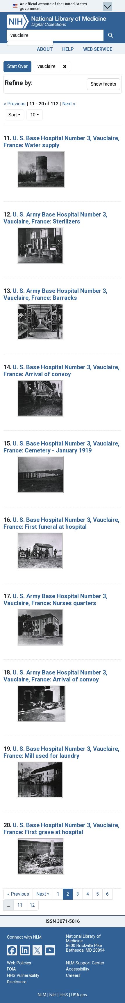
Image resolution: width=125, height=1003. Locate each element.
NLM (42, 995)
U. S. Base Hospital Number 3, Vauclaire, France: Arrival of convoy (61, 371)
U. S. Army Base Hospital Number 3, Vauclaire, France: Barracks (55, 294)
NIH (52, 995)
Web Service (97, 49)
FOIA (11, 969)
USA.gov (79, 995)
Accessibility (77, 969)
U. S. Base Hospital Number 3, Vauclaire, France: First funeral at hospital (61, 523)
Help (68, 49)
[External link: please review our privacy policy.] (12, 950)
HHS (64, 995)
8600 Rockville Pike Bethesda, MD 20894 (85, 948)
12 (32, 905)
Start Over (17, 66)
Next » (68, 104)
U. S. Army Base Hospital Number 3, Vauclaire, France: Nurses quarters (55, 600)
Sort (12, 115)
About (45, 49)
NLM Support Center (85, 963)
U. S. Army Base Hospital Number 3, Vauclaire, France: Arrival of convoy (55, 676)
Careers (73, 975)
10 (36, 115)
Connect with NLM (24, 937)
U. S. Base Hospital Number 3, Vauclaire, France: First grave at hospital (61, 829)
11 (19, 905)
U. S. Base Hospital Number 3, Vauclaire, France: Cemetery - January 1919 (61, 447)
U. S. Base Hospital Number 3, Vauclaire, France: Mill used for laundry (61, 752)
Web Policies (19, 963)
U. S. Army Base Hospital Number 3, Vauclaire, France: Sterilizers (55, 218)
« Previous (15, 104)
